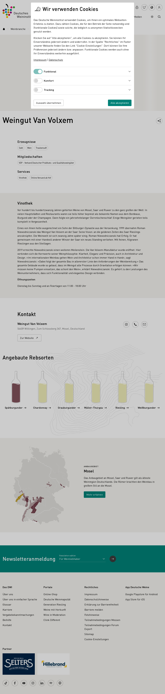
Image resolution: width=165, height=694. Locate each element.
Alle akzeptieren (120, 102)
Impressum (40, 59)
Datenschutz (56, 59)
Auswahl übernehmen (48, 102)
